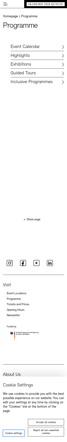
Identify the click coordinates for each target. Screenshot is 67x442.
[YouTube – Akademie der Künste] (36, 265)
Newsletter (13, 315)
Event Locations (16, 293)
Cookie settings (13, 433)
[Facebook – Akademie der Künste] (23, 265)
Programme (14, 299)
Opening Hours (15, 310)
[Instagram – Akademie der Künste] (10, 265)
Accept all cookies (46, 422)
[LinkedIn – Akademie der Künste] (50, 265)
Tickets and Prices (18, 304)
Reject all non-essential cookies (46, 432)
